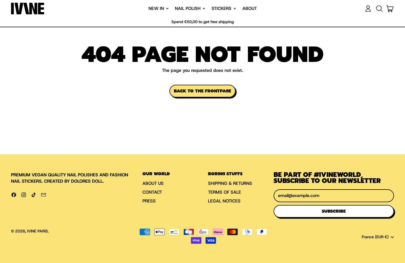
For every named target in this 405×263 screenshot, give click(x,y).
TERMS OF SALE (224, 192)
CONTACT (152, 192)
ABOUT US (153, 183)
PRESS (149, 201)
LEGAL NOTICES (224, 201)
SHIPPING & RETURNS (230, 183)
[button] (379, 8)
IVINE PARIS (37, 231)
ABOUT (249, 8)
